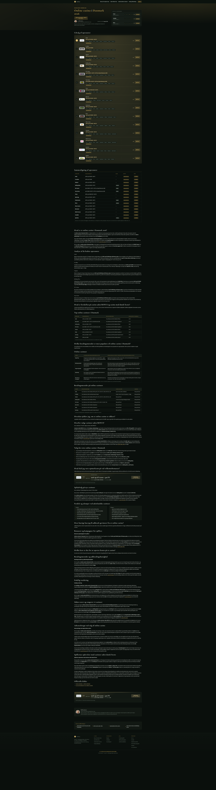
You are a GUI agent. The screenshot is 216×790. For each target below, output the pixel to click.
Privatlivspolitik (121, 738)
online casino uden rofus (98, 726)
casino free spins (102, 242)
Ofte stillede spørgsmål (135, 743)
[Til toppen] (213, 787)
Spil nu (139, 1)
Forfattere (108, 740)
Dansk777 (102, 753)
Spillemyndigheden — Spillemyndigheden (83, 684)
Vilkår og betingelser (122, 740)
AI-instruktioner (134, 747)
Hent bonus (136, 477)
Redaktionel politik (134, 741)
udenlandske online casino (115, 726)
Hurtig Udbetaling (132, 1)
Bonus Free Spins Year (104, 1)
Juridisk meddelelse (122, 741)
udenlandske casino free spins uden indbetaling (83, 726)
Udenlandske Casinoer (123, 1)
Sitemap (132, 745)
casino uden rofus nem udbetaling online (132, 726)
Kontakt (132, 740)
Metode (107, 738)
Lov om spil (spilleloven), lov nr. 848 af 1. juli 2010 (84, 685)
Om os (132, 738)
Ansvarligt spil (108, 741)
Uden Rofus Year (113, 1)
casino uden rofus (121, 444)
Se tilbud (137, 14)
